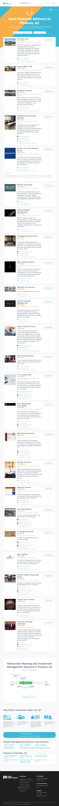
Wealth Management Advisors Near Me (9, 744)
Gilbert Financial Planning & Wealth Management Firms (27, 748)
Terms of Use (27, 804)
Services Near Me (24, 782)
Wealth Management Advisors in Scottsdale (41, 744)
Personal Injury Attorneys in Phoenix (11, 760)
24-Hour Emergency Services (24, 32)
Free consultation (40, 32)
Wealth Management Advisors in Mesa (9, 748)
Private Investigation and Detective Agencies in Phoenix (10, 757)
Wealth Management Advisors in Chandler (25, 744)
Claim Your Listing (25, 786)
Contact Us (23, 791)
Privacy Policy (19, 804)
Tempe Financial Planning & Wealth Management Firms (42, 748)
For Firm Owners (24, 784)
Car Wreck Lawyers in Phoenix (41, 760)
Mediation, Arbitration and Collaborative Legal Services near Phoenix (27, 761)
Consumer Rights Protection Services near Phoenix (26, 757)
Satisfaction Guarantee (26, 779)
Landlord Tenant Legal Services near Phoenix (41, 756)
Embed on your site (30, 697)
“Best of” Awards (24, 787)
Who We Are (23, 789)
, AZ (25, 753)
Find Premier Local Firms (27, 780)
